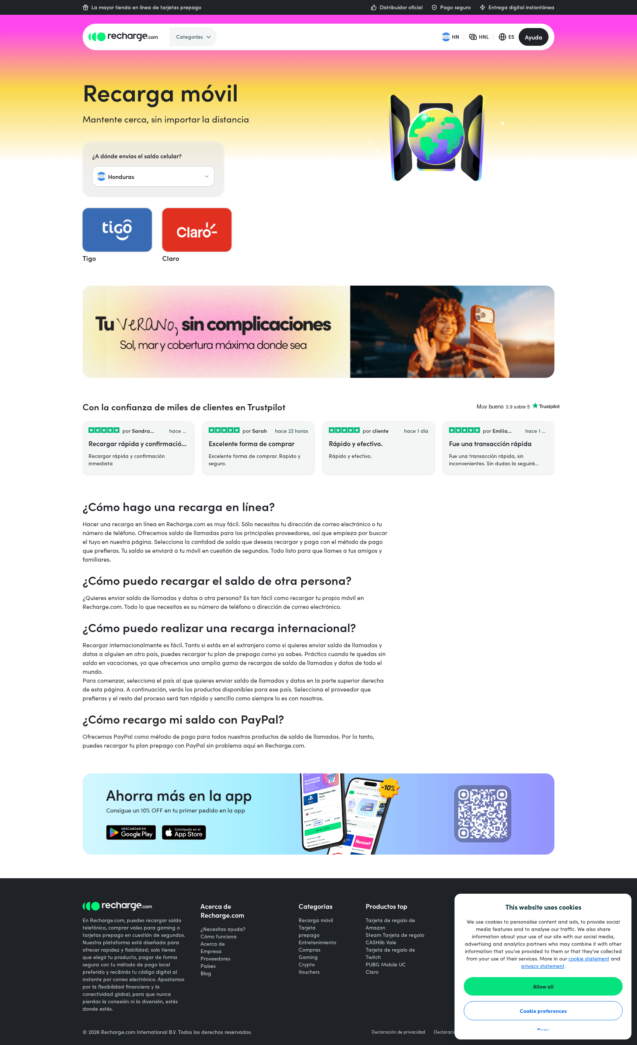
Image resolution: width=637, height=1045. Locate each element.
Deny (543, 1030)
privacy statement (542, 965)
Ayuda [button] (533, 37)
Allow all (543, 986)
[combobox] (153, 176)
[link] (131, 832)
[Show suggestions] (207, 176)
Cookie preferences (543, 1010)
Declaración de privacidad (398, 1032)
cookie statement (588, 958)
